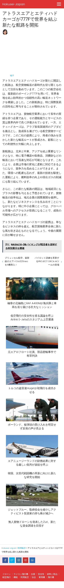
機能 (16, 577)
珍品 (34, 577)
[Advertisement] (35, 52)
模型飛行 (6, 577)
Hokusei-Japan (13, 4)
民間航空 (25, 577)
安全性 (41, 574)
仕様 (33, 574)
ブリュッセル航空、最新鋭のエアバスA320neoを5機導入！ (17, 261)
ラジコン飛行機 (21, 574)
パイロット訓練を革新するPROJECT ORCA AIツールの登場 (47, 261)
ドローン (6, 574)
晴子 (12, 75)
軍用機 (42, 577)
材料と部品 (52, 574)
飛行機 (51, 577)
